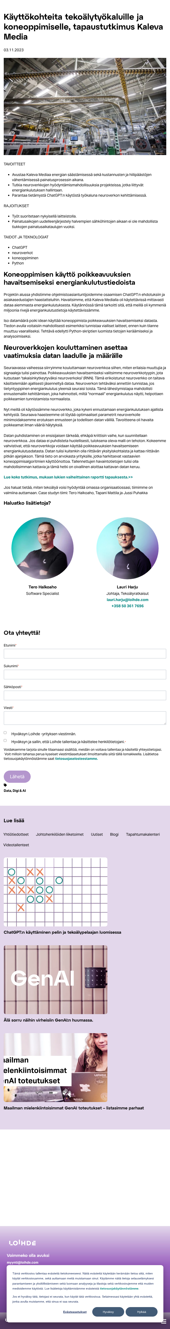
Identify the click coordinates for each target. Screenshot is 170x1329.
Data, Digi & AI (15, 791)
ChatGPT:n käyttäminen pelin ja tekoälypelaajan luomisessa (62, 933)
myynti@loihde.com (22, 1262)
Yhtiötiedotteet (16, 834)
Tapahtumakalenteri (143, 834)
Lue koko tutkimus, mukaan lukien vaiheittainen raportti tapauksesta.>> (68, 477)
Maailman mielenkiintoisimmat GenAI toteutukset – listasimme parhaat (74, 1108)
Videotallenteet (16, 845)
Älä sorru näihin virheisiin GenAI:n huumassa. (48, 1020)
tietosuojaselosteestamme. (76, 759)
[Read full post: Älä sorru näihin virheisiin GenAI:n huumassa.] (55, 1012)
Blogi (114, 834)
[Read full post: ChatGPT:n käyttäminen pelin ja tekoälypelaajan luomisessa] (55, 925)
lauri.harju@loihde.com (127, 599)
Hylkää (141, 1311)
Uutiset (97, 834)
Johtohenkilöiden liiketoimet (60, 834)
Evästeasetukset (75, 1311)
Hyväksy (108, 1311)
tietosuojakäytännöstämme (119, 1288)
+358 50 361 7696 (128, 606)
